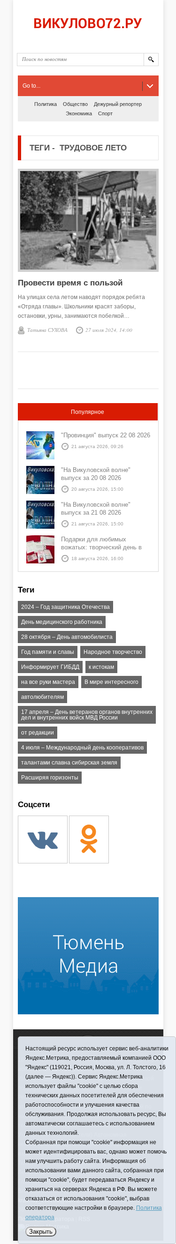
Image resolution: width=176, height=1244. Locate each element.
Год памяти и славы (47, 652)
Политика (45, 104)
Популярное (87, 412)
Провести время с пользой (70, 282)
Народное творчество (113, 652)
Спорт (105, 113)
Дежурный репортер (118, 104)
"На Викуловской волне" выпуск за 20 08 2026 (95, 473)
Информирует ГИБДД (50, 667)
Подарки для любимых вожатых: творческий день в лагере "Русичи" (101, 547)
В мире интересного (111, 682)
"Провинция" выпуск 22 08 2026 (105, 435)
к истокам (101, 667)
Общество (75, 104)
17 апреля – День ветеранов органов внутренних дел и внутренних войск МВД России (87, 715)
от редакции (37, 732)
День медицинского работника (61, 622)
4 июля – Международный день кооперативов (82, 747)
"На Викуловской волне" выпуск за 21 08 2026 (95, 508)
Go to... (31, 85)
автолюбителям (42, 697)
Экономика (79, 113)
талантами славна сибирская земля (69, 762)
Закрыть (41, 1231)
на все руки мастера (48, 682)
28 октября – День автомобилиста (67, 637)
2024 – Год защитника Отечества (65, 607)
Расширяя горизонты (49, 777)
